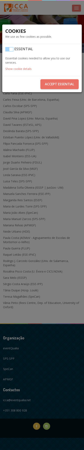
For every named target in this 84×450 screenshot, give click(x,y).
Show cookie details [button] (18, 69)
